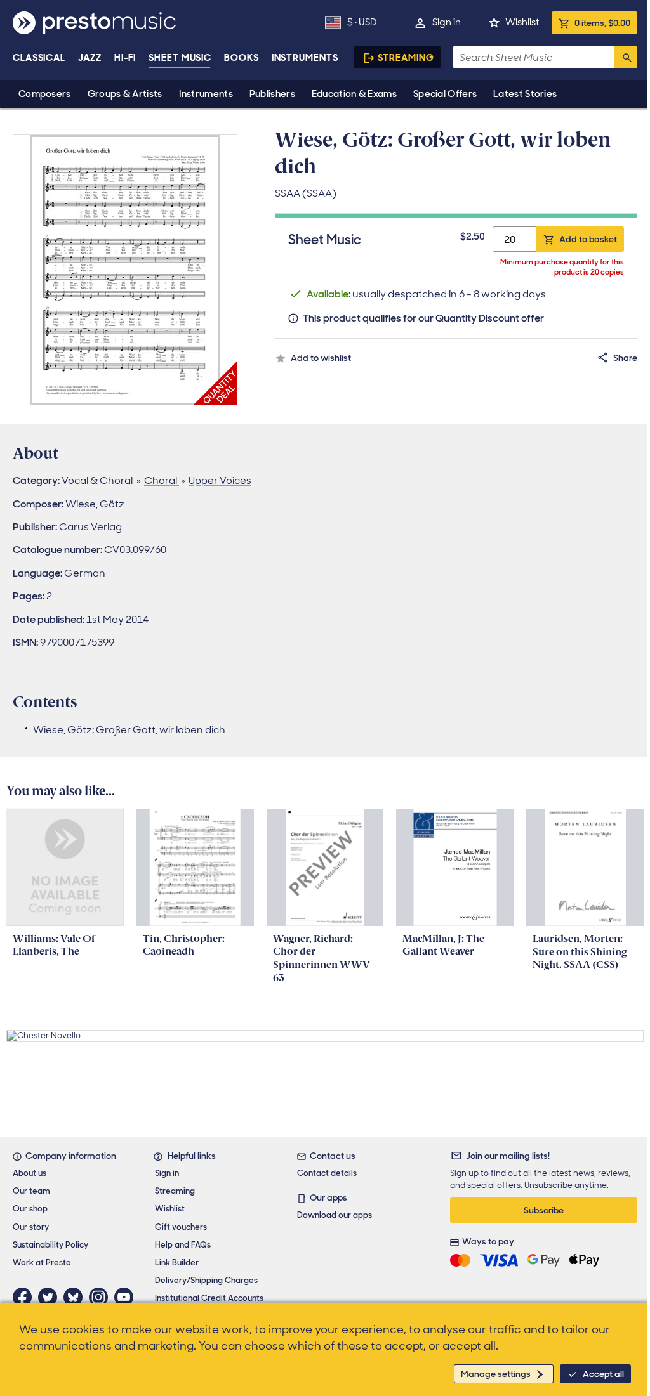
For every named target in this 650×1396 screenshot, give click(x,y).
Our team (31, 1190)
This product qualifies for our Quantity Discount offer (423, 318)
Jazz (90, 57)
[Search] (625, 57)
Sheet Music (180, 57)
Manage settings (496, 1374)
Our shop (30, 1208)
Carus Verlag (90, 526)
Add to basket (588, 239)
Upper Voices (220, 480)
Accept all (603, 1374)
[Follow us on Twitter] (50, 1297)
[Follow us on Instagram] (101, 1297)
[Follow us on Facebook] (25, 1297)
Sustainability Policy (50, 1244)
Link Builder (177, 1262)
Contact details (327, 1173)
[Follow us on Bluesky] (76, 1297)
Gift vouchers (181, 1227)
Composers (44, 94)
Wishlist (522, 22)
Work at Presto (42, 1262)
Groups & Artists (125, 94)
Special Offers (445, 94)
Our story (31, 1227)
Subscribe (544, 1210)
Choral (161, 480)
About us (29, 1173)
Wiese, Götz (94, 504)
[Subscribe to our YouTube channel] (127, 1297)
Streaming (406, 57)
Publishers (272, 94)
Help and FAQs (183, 1244)
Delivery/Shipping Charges (206, 1280)
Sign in (446, 22)
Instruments (206, 94)
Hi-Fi (125, 57)
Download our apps (334, 1215)
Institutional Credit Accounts (209, 1298)
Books (241, 57)
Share (625, 357)
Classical (39, 57)
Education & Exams (354, 94)
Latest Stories (525, 94)
